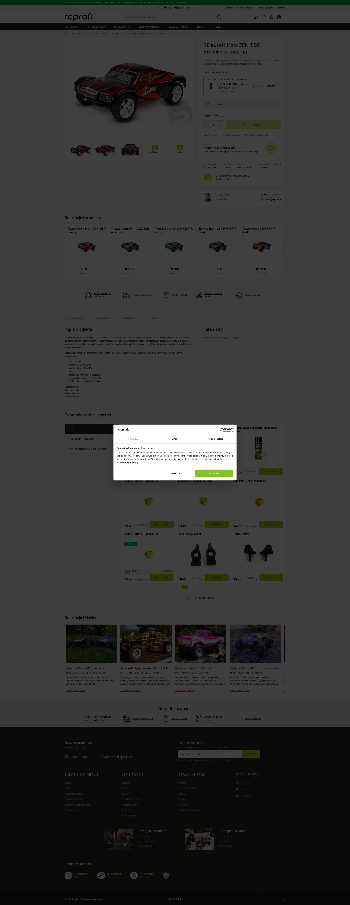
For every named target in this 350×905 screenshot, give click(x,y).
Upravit (173, 473)
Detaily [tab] (175, 439)
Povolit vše (214, 473)
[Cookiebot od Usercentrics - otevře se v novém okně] (222, 430)
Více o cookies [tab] (216, 439)
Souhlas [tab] (134, 439)
